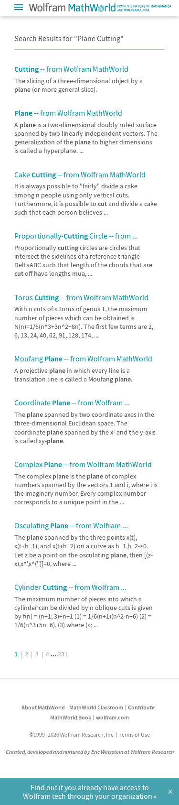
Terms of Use (134, 734)
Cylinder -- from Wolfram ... (70, 587)
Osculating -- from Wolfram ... (71, 525)
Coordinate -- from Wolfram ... (72, 402)
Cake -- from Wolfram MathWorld (80, 174)
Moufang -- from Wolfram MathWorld (83, 358)
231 (63, 654)
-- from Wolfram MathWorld (71, 69)
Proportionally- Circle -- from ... (76, 235)
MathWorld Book (70, 717)
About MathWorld (43, 707)
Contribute (141, 707)
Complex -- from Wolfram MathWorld (83, 464)
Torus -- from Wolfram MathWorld (81, 297)
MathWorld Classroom (96, 707)
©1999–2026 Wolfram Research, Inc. (72, 734)
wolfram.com (112, 717)
